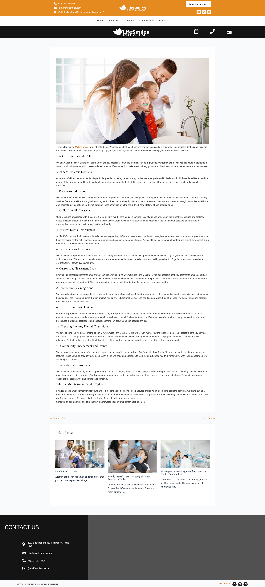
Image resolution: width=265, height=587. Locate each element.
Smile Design (146, 20)
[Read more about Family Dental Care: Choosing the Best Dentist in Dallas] (132, 456)
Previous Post (58, 418)
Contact (163, 20)
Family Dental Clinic (66, 471)
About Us (114, 20)
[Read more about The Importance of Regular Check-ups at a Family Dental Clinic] (185, 454)
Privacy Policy (224, 584)
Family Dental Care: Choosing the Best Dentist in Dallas (129, 478)
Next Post (209, 418)
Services (129, 20)
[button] (229, 32)
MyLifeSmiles (81, 147)
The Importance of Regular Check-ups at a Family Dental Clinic (183, 473)
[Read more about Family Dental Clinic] (79, 454)
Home (100, 20)
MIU (24, 584)
